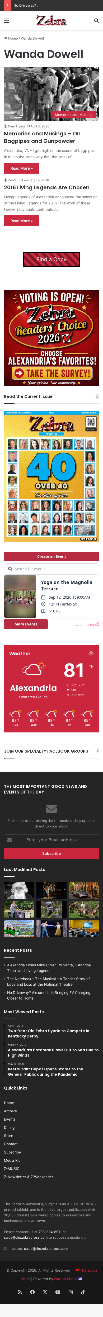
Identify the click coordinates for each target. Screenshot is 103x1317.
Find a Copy (51, 259)
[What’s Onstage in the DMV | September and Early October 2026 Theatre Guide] (51, 928)
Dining (9, 1127)
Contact (11, 1144)
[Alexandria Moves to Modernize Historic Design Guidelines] (84, 928)
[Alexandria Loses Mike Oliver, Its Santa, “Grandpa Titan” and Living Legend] (19, 890)
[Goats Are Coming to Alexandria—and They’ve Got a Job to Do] (84, 909)
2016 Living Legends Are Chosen (47, 187)
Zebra (12, 180)
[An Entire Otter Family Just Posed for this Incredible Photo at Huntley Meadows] (51, 909)
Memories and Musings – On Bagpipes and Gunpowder (42, 137)
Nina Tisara (16, 126)
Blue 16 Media (66, 1279)
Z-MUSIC (12, 1168)
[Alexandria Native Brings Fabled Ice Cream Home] (19, 909)
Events (10, 1119)
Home (12, 38)
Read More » (22, 168)
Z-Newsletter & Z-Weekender (28, 1177)
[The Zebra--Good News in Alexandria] (51, 20)
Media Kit (12, 1160)
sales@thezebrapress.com (26, 1237)
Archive (10, 1111)
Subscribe (12, 1152)
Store (8, 1136)
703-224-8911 (50, 1232)
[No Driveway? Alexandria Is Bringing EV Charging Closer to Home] (84, 890)
